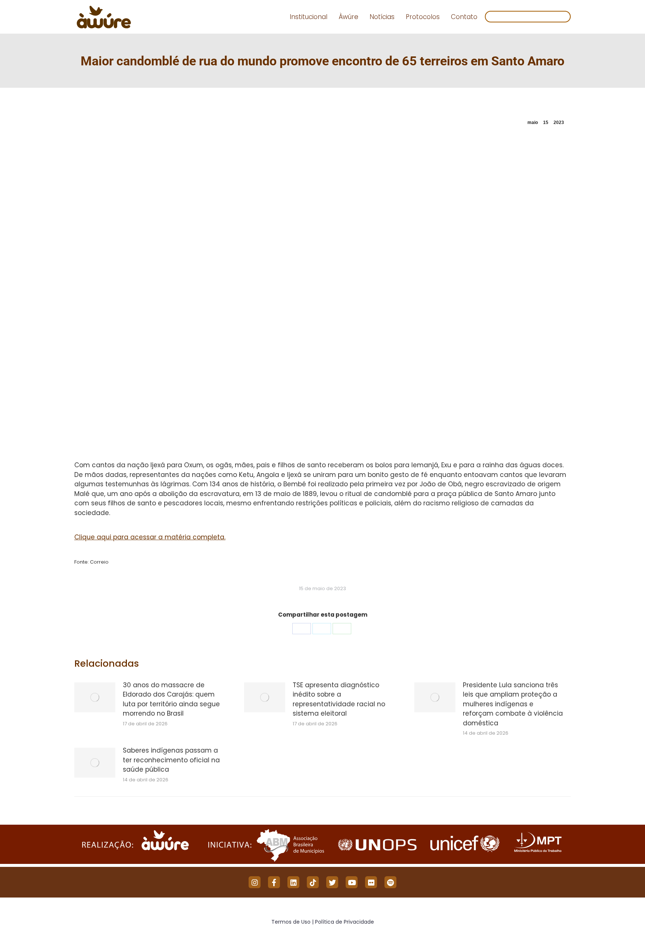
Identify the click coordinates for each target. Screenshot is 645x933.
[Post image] (94, 697)
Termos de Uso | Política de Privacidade (322, 922)
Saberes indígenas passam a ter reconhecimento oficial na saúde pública (171, 760)
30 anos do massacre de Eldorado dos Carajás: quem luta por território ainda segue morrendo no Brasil (171, 699)
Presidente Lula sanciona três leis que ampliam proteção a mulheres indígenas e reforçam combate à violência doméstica (513, 704)
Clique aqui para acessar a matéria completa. (149, 537)
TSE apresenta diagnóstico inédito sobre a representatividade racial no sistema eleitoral (339, 699)
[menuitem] (308, 17)
